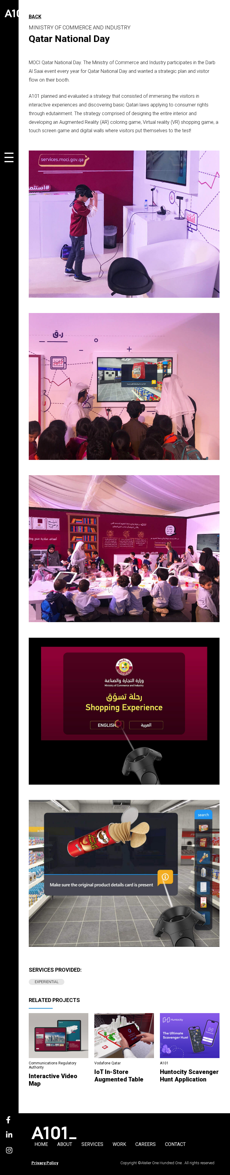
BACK (35, 16)
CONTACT (175, 1144)
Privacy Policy (44, 1163)
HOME (41, 1144)
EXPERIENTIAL (46, 982)
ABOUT (64, 1144)
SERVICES (92, 1144)
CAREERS (145, 1144)
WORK (119, 1144)
